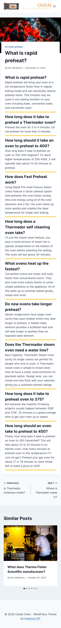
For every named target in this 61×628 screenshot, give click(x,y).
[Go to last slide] (8, 555)
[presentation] (30, 543)
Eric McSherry (15, 68)
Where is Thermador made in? (46, 490)
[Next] (52, 555)
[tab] (24, 588)
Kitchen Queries (14, 47)
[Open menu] (54, 6)
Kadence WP (32, 618)
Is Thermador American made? (14, 488)
